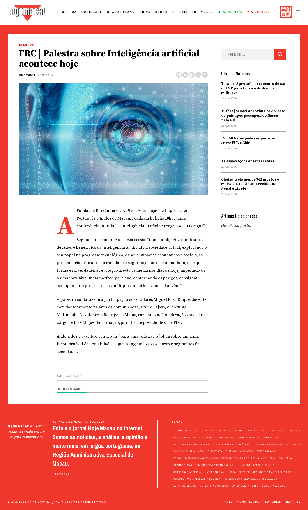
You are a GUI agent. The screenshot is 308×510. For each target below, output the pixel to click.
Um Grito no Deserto (214, 485)
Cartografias (182, 437)
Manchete (276, 472)
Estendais (232, 451)
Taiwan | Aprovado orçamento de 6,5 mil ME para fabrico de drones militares (253, 88)
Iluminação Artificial (187, 472)
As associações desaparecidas (247, 161)
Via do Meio (258, 12)
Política (68, 12)
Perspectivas (182, 479)
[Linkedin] (192, 75)
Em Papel (292, 501)
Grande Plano (121, 12)
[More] (205, 75)
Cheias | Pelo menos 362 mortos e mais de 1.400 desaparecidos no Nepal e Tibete (250, 184)
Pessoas (200, 479)
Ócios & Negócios (273, 485)
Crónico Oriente (248, 437)
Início (227, 501)
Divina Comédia (211, 444)
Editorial (292, 444)
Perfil (290, 472)
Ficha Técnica (248, 501)
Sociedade (91, 12)
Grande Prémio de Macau (212, 465)
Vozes (207, 12)
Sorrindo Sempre (184, 485)
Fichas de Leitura (248, 458)
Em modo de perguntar (188, 451)
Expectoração (266, 451)
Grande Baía (230, 12)
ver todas (61, 474)
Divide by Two (94, 502)
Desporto (165, 12)
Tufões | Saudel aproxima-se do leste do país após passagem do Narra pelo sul (253, 115)
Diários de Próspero (237, 444)
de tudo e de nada (185, 444)
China (145, 12)
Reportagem (232, 479)
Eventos (188, 12)
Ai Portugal (199, 430)
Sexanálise (251, 479)
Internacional (215, 472)
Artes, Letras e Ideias (270, 430)
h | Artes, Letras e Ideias (254, 465)
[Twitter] (185, 75)
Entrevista (215, 451)
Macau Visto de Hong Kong (247, 472)
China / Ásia (225, 437)
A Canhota (180, 430)
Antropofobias (221, 430)
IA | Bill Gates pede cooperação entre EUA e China (248, 140)
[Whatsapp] (198, 75)
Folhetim (269, 458)
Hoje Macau (27, 74)
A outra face (244, 430)
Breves (293, 430)
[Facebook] (179, 75)
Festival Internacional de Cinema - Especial (203, 458)
